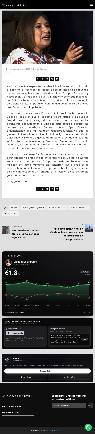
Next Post (79, 225)
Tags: (4, 207)
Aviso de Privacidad (56, 430)
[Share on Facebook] (38, 79)
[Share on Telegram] (52, 79)
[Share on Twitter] (42, 79)
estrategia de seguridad (33, 207)
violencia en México (79, 207)
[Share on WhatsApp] (57, 79)
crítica (14, 207)
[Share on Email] (47, 79)
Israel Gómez (40, 69)
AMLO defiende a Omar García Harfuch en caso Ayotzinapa (25, 234)
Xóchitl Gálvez (10, 213)
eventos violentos (57, 207)
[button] (88, 427)
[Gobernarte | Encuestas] (14, 4)
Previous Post (17, 227)
